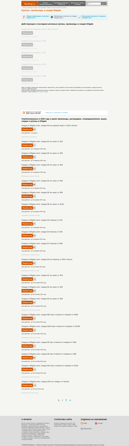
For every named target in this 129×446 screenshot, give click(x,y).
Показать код (27, 33)
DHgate (49, 7)
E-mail (100, 423)
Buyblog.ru (29, 3)
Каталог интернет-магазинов (59, 7)
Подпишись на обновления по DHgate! (57, 112)
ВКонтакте (88, 429)
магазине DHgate (43, 91)
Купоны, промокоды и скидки (30, 7)
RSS (85, 423)
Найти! (104, 3)
